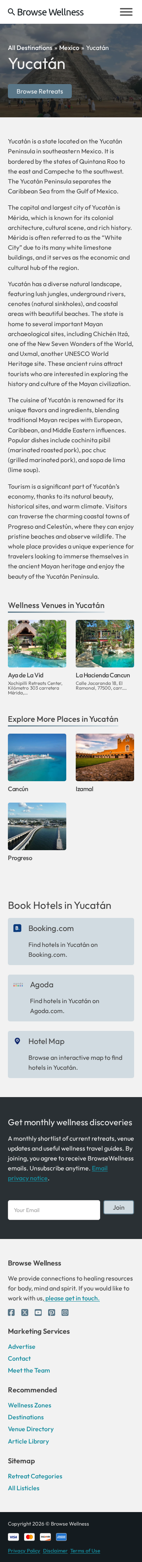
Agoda (42, 984)
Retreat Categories (35, 1476)
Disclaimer (55, 1550)
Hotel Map (46, 1041)
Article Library (28, 1441)
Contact (19, 1358)
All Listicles (23, 1488)
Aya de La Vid (25, 675)
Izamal (84, 789)
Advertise (22, 1346)
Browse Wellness (50, 12)
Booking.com (51, 928)
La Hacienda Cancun (103, 675)
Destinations (26, 1417)
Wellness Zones (29, 1405)
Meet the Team (29, 1370)
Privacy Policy (24, 1550)
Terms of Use (85, 1550)
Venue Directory (31, 1429)
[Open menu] (126, 12)
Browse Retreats (40, 91)
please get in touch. (72, 1298)
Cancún (18, 789)
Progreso (20, 858)
